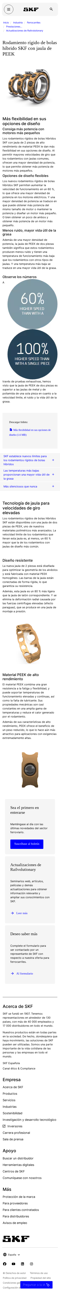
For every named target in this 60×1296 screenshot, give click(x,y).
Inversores (14, 1126)
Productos (10, 1093)
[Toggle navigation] (8, 9)
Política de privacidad (14, 1277)
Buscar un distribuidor (18, 1158)
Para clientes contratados (21, 1210)
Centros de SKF (14, 1171)
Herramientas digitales (18, 1165)
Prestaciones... (14, 26)
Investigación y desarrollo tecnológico (29, 1119)
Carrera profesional (16, 1132)
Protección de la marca (19, 1197)
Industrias (9, 1106)
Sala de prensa (13, 1139)
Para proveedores (15, 1203)
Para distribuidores (16, 1216)
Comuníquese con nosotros (22, 1178)
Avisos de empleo (15, 1223)
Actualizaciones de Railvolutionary (24, 30)
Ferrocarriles (33, 22)
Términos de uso (39, 1273)
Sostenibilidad (12, 1113)
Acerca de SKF (13, 1087)
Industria (18, 22)
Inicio (6, 22)
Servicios (9, 1100)
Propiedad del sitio (40, 1277)
